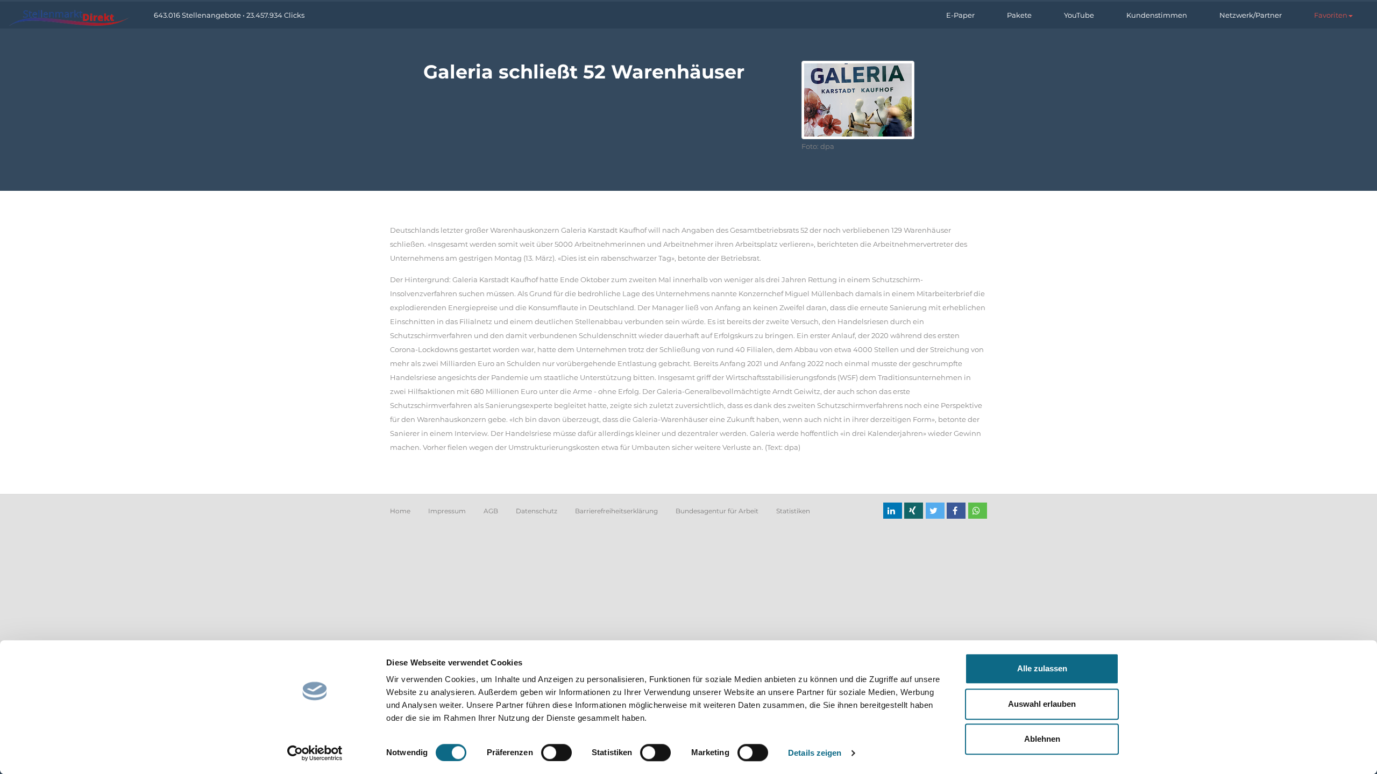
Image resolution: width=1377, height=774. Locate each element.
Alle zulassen (1042, 668)
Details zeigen (814, 752)
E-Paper (960, 15)
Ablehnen (1042, 738)
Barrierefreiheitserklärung (616, 511)
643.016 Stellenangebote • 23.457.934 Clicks (229, 15)
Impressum (447, 511)
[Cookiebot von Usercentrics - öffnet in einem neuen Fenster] (315, 753)
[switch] (556, 752)
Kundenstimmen (1156, 15)
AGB (491, 511)
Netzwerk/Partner (1250, 15)
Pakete (1019, 15)
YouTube (1079, 15)
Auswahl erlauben (1042, 703)
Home (400, 511)
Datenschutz (536, 511)
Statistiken (793, 511)
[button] (1333, 15)
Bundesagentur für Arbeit (717, 511)
